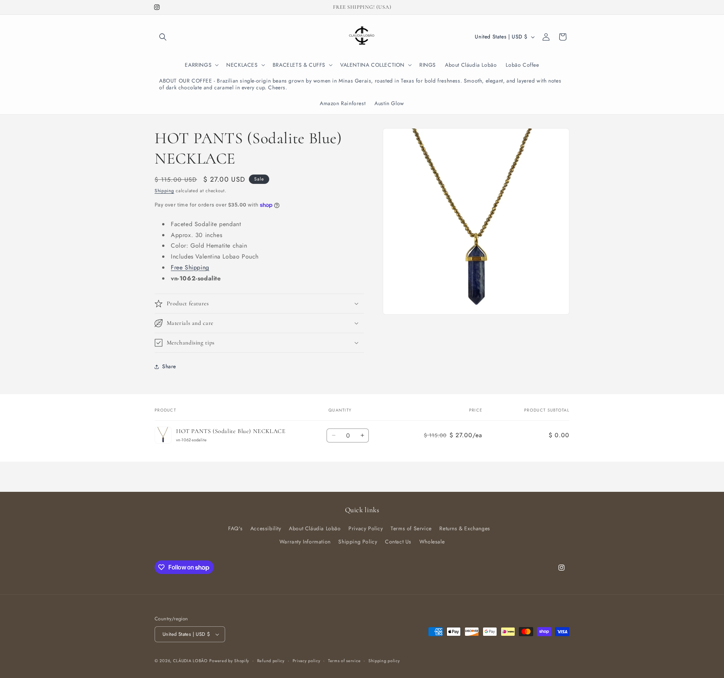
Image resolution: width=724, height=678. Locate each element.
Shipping (164, 190)
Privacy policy (307, 661)
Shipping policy (384, 661)
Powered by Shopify (229, 661)
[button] (163, 37)
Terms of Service (411, 528)
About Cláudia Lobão (315, 528)
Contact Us (398, 541)
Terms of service (344, 661)
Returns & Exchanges (464, 528)
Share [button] (169, 366)
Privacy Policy (365, 528)
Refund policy (271, 661)
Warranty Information (305, 541)
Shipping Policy (357, 541)
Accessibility (265, 528)
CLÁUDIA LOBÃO (190, 661)
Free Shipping (190, 267)
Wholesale (432, 541)
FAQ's (235, 528)
